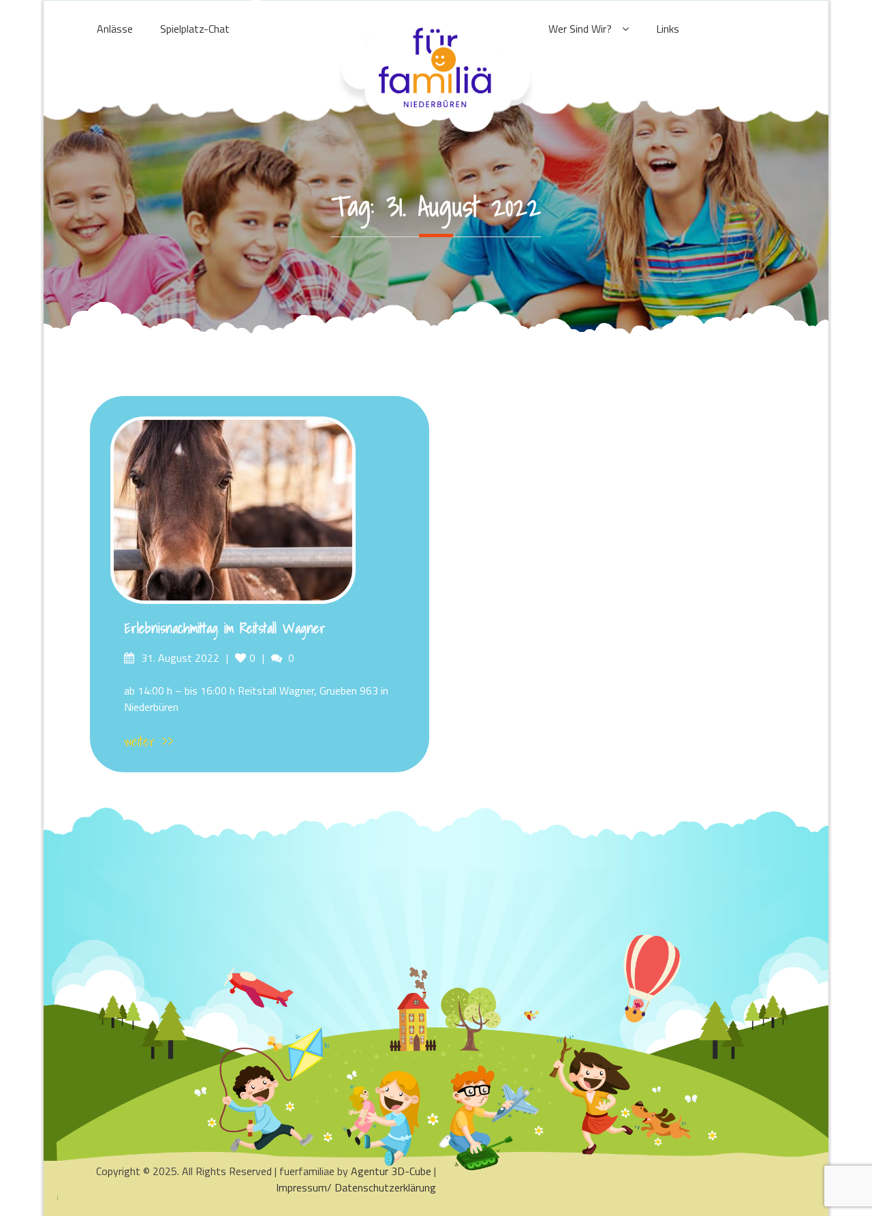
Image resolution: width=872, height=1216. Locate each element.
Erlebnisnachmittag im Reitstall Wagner (225, 628)
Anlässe (115, 28)
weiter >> (149, 742)
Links (667, 28)
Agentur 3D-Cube (391, 1171)
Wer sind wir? (580, 28)
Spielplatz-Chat (195, 28)
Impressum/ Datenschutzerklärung (356, 1187)
